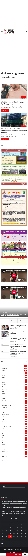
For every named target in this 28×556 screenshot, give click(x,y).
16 (25, 530)
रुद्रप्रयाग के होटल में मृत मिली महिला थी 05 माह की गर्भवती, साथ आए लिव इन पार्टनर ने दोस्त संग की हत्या (13, 315)
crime (3, 370)
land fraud (4, 389)
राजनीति (3, 375)
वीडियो (3, 428)
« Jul (2, 543)
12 (10, 530)
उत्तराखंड (3, 382)
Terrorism (4, 449)
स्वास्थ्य (3, 410)
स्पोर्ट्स (3, 435)
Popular (4, 321)
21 (17, 533)
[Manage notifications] (24, 553)
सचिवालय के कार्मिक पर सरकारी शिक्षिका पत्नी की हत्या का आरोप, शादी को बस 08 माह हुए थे (18, 339)
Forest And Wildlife (6, 426)
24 (3, 536)
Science (4, 400)
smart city (4, 407)
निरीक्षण (3, 454)
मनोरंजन (3, 421)
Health (3, 412)
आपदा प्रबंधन (4, 379)
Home (3, 69)
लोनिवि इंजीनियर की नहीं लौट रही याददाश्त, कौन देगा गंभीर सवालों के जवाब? (13, 103)
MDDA (3, 396)
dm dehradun (5, 386)
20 (14, 533)
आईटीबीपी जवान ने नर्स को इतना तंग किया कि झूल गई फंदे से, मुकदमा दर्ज (18, 326)
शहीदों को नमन (4, 447)
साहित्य (3, 442)
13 (14, 530)
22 (21, 533)
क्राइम (3, 419)
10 (2, 530)
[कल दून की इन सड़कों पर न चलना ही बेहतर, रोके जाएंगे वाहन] (5, 334)
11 (6, 530)
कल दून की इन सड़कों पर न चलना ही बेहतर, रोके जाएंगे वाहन (18, 332)
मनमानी (3, 398)
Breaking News (5, 414)
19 (10, 533)
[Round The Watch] (9, 31)
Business (4, 430)
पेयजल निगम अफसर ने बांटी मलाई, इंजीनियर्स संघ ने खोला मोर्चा (14, 131)
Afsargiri (4, 440)
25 (6, 536)
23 (25, 533)
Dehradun (4, 366)
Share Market (5, 451)
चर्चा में (3, 417)
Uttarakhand (5, 368)
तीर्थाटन (3, 393)
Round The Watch (5, 100)
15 (21, 530)
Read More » (5, 110)
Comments (22, 321)
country (4, 384)
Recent (13, 321)
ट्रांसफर (3, 444)
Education (4, 373)
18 (6, 533)
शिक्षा (3, 433)
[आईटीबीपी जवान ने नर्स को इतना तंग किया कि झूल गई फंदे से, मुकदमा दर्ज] (5, 327)
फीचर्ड (3, 437)
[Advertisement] (14, 14)
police (3, 377)
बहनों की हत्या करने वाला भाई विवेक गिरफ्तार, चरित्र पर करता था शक (14, 501)
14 (17, 530)
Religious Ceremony (6, 405)
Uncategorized (5, 423)
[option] (14, 309)
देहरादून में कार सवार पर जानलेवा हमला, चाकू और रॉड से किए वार (13, 511)
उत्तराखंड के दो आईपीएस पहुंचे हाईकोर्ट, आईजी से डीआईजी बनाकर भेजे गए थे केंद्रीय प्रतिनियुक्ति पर (18, 346)
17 (2, 533)
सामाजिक (3, 391)
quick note (4, 456)
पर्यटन (3, 403)
